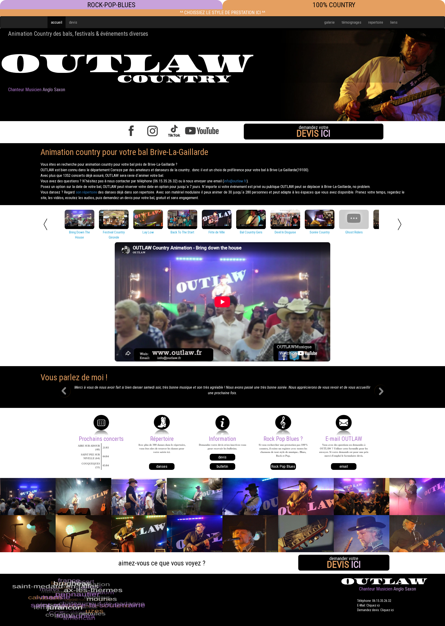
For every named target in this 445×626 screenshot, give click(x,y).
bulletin (222, 466)
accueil (56, 22)
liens (393, 22)
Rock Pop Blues (283, 466)
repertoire (375, 22)
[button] (68, 392)
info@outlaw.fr (235, 181)
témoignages (351, 22)
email (344, 466)
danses (161, 466)
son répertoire (86, 192)
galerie (329, 22)
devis (73, 22)
